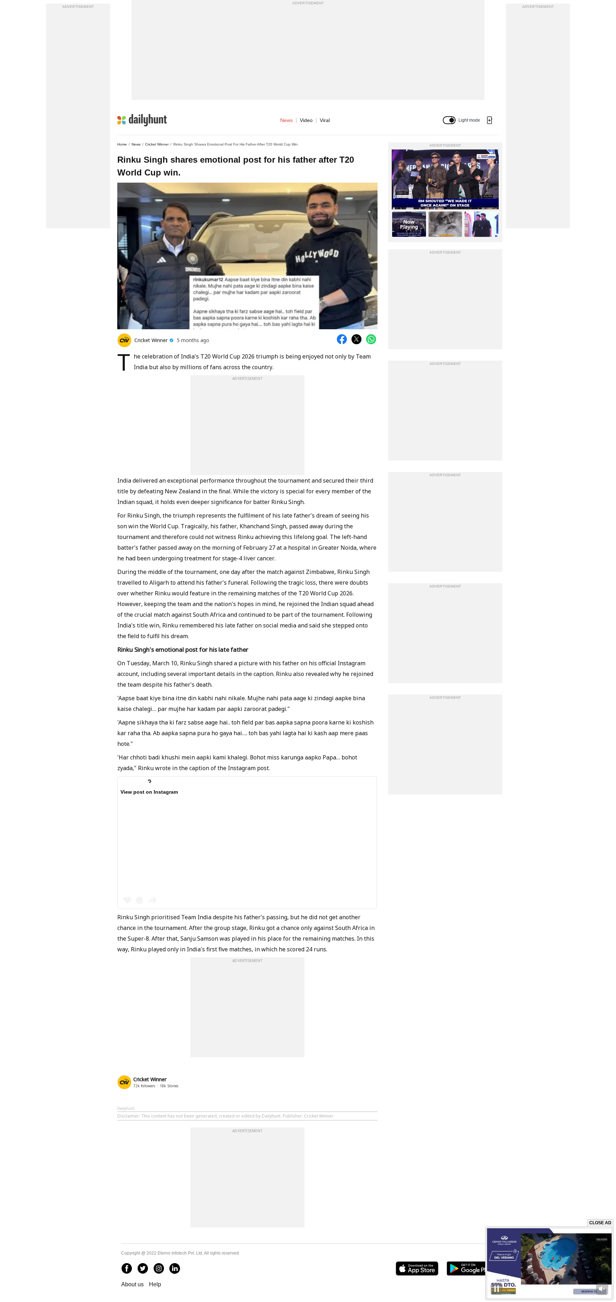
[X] (142, 1268)
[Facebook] (126, 1268)
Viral (325, 120)
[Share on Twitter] (356, 339)
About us (132, 1284)
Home (122, 144)
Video (306, 120)
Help (155, 1284)
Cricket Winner (157, 144)
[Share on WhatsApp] (371, 339)
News (286, 120)
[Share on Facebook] (341, 339)
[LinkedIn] (174, 1268)
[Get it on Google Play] (471, 1268)
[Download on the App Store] (417, 1268)
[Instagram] (158, 1268)
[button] (449, 120)
